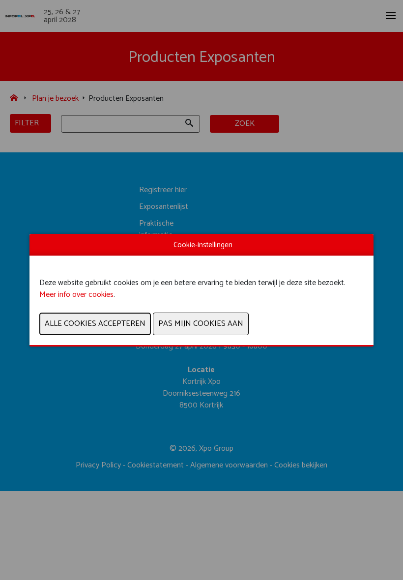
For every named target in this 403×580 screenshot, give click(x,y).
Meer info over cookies (76, 294)
